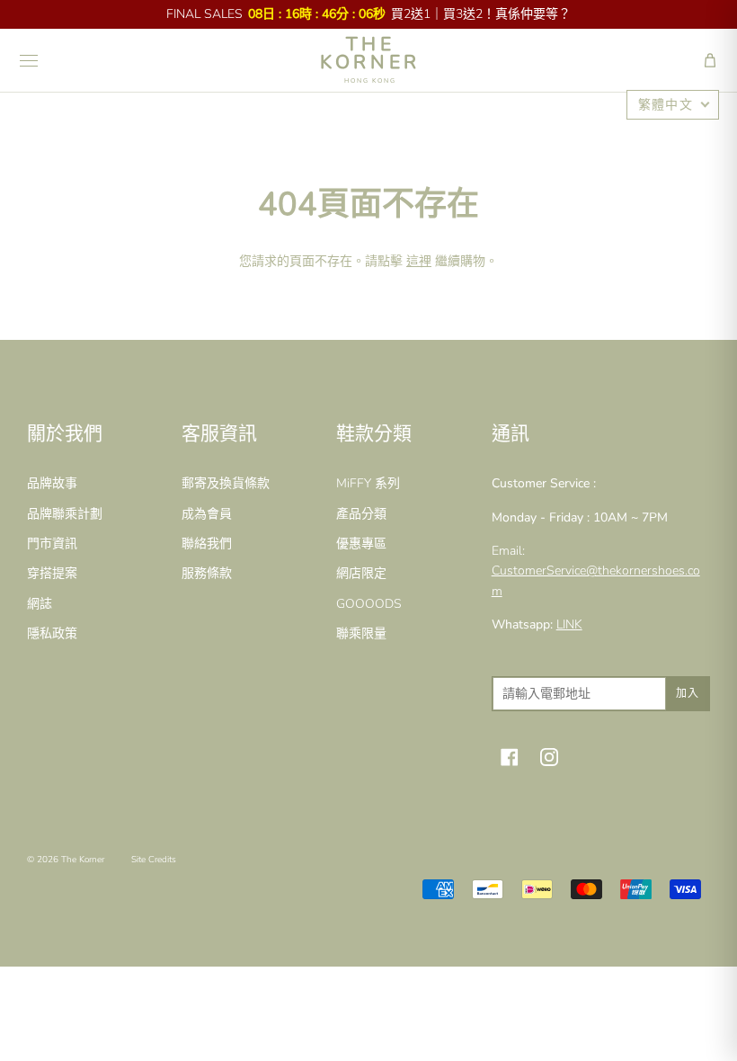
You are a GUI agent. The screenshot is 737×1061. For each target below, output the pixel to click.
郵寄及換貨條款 (226, 483)
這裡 (418, 261)
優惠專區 (361, 543)
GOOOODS (369, 603)
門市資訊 (52, 543)
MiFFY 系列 (368, 483)
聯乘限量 (361, 633)
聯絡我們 (207, 543)
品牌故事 (52, 483)
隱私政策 (52, 633)
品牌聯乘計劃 (64, 513)
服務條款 (207, 573)
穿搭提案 (52, 573)
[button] (710, 60)
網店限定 (361, 573)
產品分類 (361, 513)
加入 (687, 693)
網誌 (39, 603)
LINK (569, 624)
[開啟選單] (29, 60)
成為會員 (207, 513)
